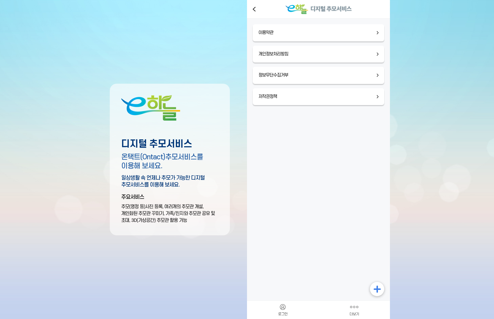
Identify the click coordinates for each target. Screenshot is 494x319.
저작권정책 (267, 96)
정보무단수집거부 (273, 75)
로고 (319, 9)
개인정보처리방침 (273, 54)
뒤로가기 (254, 9)
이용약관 (265, 32)
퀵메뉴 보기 (377, 289)
